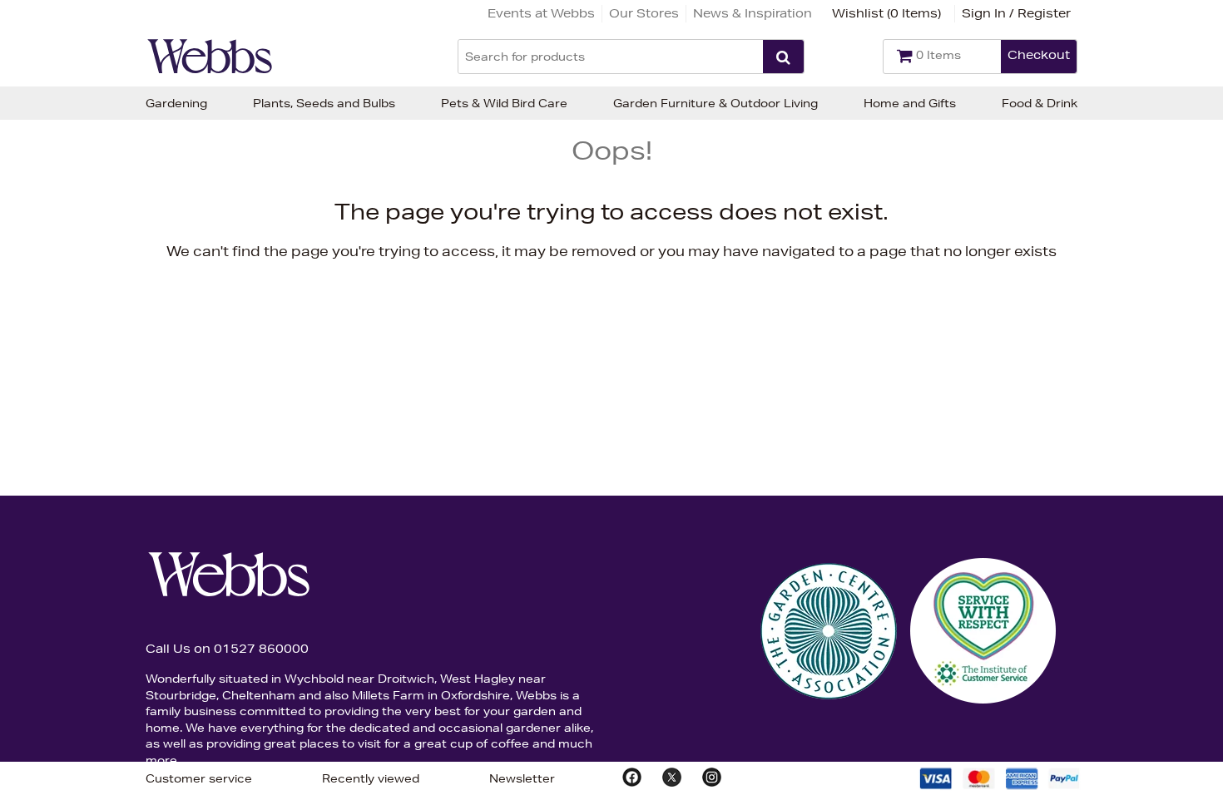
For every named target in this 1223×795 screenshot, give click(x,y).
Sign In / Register (1016, 13)
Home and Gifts (910, 103)
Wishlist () (886, 13)
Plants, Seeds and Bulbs (324, 103)
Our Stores (644, 13)
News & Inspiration (752, 13)
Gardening (176, 103)
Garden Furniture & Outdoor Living (715, 103)
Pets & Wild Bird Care (504, 103)
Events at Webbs (541, 13)
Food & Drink (1039, 103)
